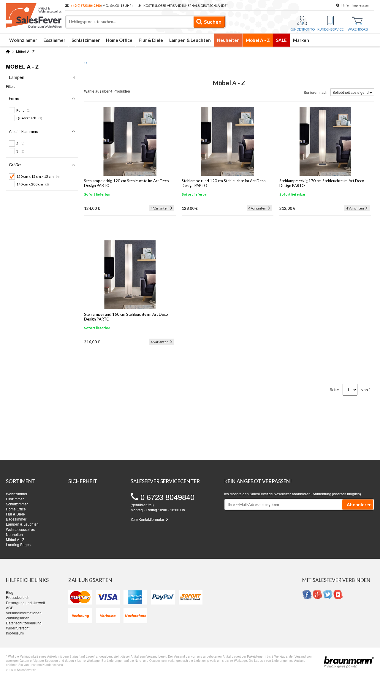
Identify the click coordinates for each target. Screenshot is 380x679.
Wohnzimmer (23, 40)
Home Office (119, 40)
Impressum (361, 5)
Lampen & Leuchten (190, 40)
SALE (281, 40)
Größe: (15, 164)
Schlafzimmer (86, 40)
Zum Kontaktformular (148, 519)
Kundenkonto (302, 29)
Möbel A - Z (258, 40)
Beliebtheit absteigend (351, 92)
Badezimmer (16, 518)
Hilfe (345, 5)
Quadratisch (29, 118)
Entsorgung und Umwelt (25, 602)
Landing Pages (18, 544)
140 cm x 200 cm (32, 184)
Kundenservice (330, 29)
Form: (14, 98)
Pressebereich (17, 597)
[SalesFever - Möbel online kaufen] (32, 14)
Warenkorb (358, 29)
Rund (23, 110)
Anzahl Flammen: (23, 131)
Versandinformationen (24, 612)
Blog (9, 592)
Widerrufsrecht (17, 627)
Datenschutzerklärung (24, 622)
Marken (301, 40)
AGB (9, 607)
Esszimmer (54, 40)
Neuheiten (228, 40)
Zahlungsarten (17, 617)
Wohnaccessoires (20, 529)
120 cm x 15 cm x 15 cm (38, 176)
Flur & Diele (151, 40)
